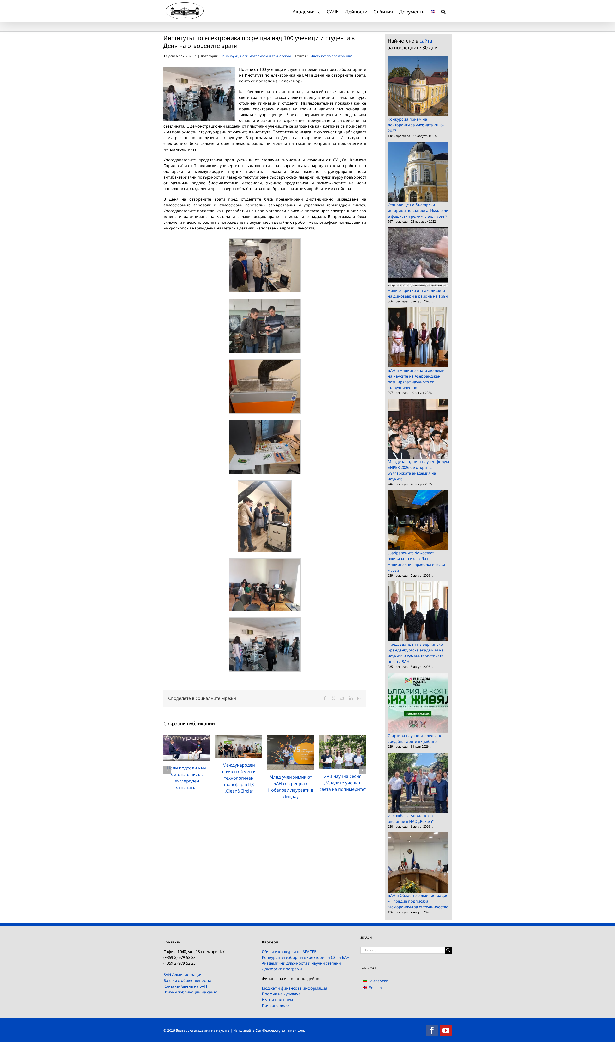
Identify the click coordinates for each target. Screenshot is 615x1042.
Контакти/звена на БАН (185, 986)
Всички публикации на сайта (190, 992)
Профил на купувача (281, 994)
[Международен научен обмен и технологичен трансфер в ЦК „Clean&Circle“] (238, 737)
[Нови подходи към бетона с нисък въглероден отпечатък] (186, 737)
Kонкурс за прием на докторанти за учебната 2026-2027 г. (416, 125)
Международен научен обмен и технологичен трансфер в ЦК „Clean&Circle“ (239, 778)
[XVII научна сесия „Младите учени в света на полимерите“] (342, 737)
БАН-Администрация (182, 974)
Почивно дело (275, 1005)
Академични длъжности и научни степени (301, 963)
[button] (443, 11)
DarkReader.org (268, 1030)
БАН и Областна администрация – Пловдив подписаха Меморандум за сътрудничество (418, 901)
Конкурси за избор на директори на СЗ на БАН (306, 957)
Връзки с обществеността (187, 980)
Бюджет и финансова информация (294, 988)
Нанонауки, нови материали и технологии (255, 56)
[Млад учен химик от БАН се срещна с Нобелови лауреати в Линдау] (290, 737)
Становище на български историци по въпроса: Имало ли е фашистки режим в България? (418, 210)
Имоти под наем (277, 999)
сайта (425, 40)
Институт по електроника (331, 56)
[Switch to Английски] (433, 11)
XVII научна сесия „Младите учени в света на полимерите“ (343, 782)
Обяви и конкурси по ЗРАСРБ (289, 951)
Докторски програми (282, 969)
